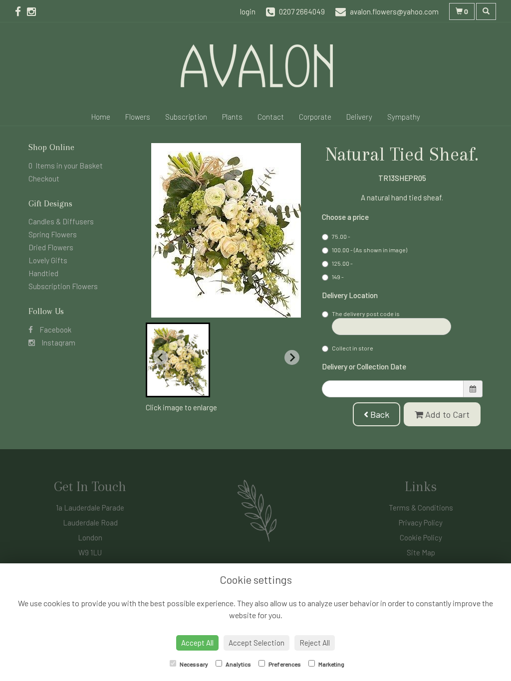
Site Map (421, 552)
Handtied (43, 273)
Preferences (284, 664)
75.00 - (341, 236)
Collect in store (352, 347)
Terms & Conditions (421, 507)
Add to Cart (446, 414)
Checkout (43, 178)
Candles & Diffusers (61, 221)
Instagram (57, 342)
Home (100, 116)
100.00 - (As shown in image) (369, 249)
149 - (338, 276)
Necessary (193, 664)
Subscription (186, 116)
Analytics (238, 664)
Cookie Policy (421, 537)
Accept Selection (256, 642)
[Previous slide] (160, 357)
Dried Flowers (50, 247)
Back (378, 414)
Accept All (197, 642)
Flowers (137, 116)
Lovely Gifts (47, 260)
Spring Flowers (52, 234)
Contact (270, 116)
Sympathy (403, 116)
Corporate (315, 116)
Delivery (359, 116)
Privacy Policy (421, 522)
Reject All (314, 642)
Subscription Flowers (63, 286)
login (248, 11)
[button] (178, 360)
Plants (232, 116)
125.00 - (342, 263)
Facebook (54, 329)
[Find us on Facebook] (21, 11)
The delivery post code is (366, 313)
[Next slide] (291, 357)
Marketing (330, 664)
